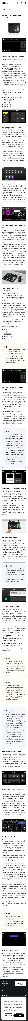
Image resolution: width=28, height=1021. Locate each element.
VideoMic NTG (8, 334)
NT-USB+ (6, 331)
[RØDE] (5, 3)
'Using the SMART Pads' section (15, 698)
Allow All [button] (19, 1015)
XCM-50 (6, 338)
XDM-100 (6, 340)
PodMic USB (7, 329)
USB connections (9, 973)
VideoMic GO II (8, 336)
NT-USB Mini (7, 333)
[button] (25, 3)
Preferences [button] (8, 1015)
